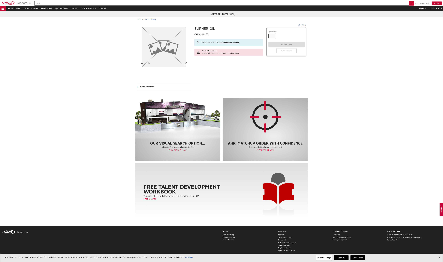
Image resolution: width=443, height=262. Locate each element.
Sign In (436, 3)
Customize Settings (324, 257)
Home (139, 19)
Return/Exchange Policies (342, 237)
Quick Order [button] (435, 8)
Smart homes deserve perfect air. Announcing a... (404, 237)
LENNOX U (102, 8)
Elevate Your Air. (392, 240)
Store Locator (419, 3)
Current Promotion (229, 240)
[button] (411, 3)
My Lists (422, 8)
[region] (221, 258)
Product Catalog (14, 8)
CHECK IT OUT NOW (178, 150)
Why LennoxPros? (284, 248)
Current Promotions (31, 8)
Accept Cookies (358, 257)
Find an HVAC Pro (284, 245)
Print (303, 25)
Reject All (341, 257)
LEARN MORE (150, 199)
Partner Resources (284, 237)
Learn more (188, 257)
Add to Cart (286, 44)
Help (428, 3)
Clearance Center (229, 237)
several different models (229, 42)
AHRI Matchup (46, 8)
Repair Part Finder (61, 8)
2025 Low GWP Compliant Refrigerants (400, 234)
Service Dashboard (89, 8)
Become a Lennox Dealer (286, 250)
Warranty (75, 8)
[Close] (439, 257)
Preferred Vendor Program (287, 243)
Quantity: (272, 32)
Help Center (337, 235)
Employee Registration (341, 240)
